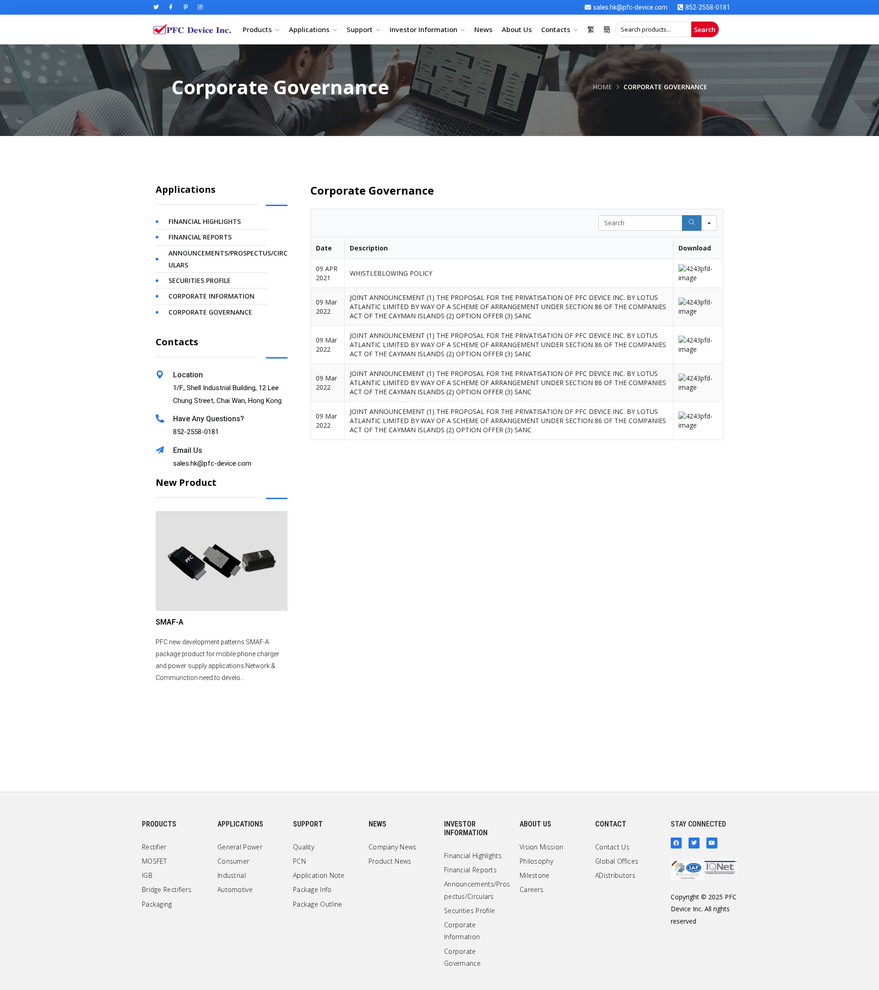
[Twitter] (156, 7)
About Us (517, 29)
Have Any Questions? (208, 418)
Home (602, 86)
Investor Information (423, 29)
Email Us (187, 450)
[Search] (691, 223)
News (483, 29)
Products (257, 29)
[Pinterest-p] (185, 7)
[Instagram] (200, 7)
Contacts (555, 29)
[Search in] (709, 223)
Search (705, 29)
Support (360, 29)
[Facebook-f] (171, 7)
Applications (309, 29)
